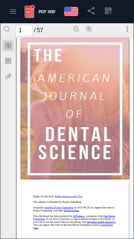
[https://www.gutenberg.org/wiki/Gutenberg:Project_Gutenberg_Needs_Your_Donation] (71, 210)
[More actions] (127, 29)
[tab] (8, 46)
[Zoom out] (76, 29)
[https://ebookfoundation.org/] (74, 218)
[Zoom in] (89, 29)
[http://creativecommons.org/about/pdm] (69, 196)
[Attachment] (8, 76)
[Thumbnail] (8, 45)
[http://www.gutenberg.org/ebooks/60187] (58, 207)
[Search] (7, 29)
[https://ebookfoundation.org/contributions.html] (73, 227)
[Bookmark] (8, 61)
